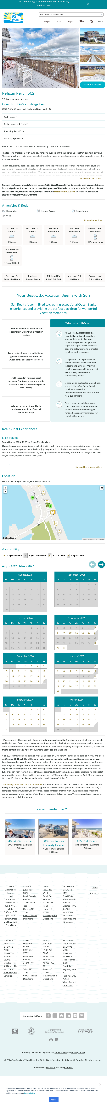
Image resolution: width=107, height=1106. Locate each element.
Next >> (101, 564)
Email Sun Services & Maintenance (69, 956)
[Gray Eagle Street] (47, 501)
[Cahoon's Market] (48, 505)
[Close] (87, 4)
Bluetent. (68, 1067)
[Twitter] (55, 1015)
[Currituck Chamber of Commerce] (55, 1031)
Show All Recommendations (88, 467)
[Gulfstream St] (52, 512)
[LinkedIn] (68, 1015)
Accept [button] (53, 1100)
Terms (101, 539)
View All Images (92, 84)
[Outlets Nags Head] (32, 498)
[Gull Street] (43, 493)
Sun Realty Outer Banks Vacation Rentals (22, 784)
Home (95, 887)
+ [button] (5, 487)
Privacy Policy (29, 1093)
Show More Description (90, 178)
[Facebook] (48, 1015)
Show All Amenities (93, 220)
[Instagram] (75, 1015)
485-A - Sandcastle (20, 841)
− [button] (5, 491)
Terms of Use (61, 1052)
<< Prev (92, 564)
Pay (59, 21)
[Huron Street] (59, 531)
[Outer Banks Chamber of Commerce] (31, 1031)
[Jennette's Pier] (50, 506)
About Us (94, 893)
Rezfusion (50, 1067)
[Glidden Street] (39, 484)
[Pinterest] (81, 1015)
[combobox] (71, 14)
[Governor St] (56, 523)
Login (47, 21)
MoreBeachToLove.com (64, 191)
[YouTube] (61, 1015)
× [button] (100, 1083)
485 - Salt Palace (87, 841)
